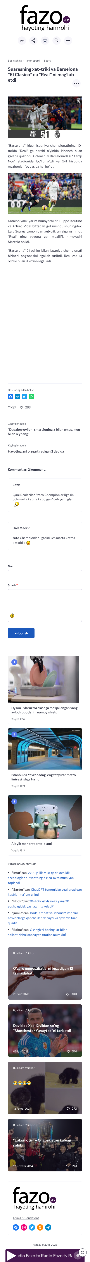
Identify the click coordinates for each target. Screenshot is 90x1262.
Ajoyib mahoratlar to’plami (31, 843)
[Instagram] (24, 1227)
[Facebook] (16, 1227)
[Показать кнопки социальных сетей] (33, 40)
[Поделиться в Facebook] (10, 396)
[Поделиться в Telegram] (17, 396)
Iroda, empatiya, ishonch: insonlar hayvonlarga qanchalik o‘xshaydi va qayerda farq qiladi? (43, 918)
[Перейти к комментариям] (82, 1252)
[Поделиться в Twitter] (24, 396)
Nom (11, 566)
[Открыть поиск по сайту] (56, 40)
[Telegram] (48, 1227)
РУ (22, 41)
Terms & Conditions (26, 1218)
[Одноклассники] (40, 1227)
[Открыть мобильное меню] (68, 40)
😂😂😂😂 (22, 1083)
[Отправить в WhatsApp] (31, 396)
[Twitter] (32, 1227)
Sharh (13, 585)
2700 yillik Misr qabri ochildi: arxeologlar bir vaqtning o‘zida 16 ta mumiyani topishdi (41, 878)
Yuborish (21, 633)
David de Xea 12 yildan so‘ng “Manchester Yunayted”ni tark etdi (42, 1027)
